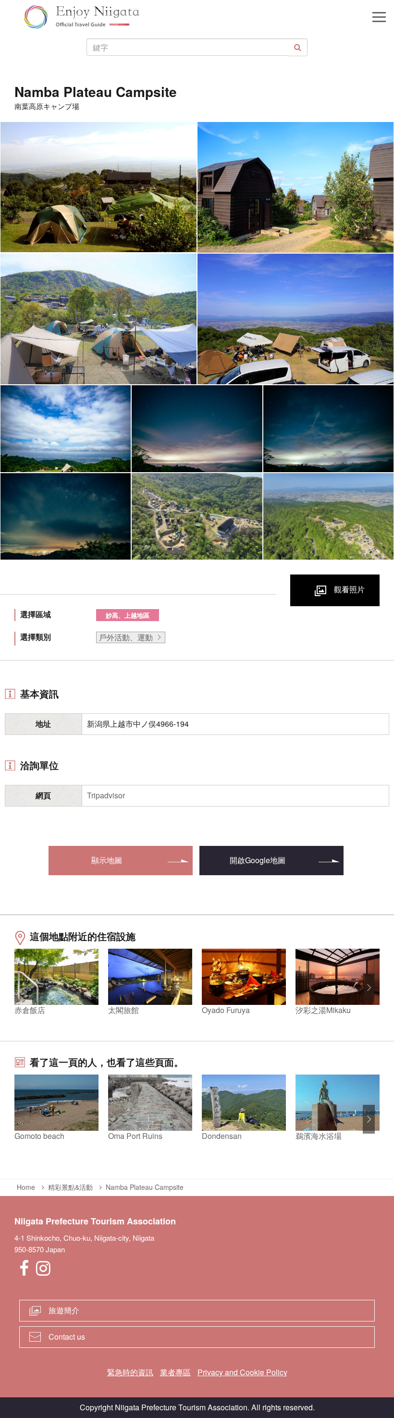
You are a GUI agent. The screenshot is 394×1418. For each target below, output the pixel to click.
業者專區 (175, 1372)
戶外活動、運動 (126, 637)
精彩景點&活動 (70, 1187)
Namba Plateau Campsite (145, 1187)
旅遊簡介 (64, 1310)
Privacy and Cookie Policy (242, 1372)
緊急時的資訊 (130, 1372)
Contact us (67, 1336)
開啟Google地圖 (257, 860)
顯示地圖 (106, 860)
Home (26, 1187)
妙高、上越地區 (127, 615)
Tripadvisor (106, 795)
